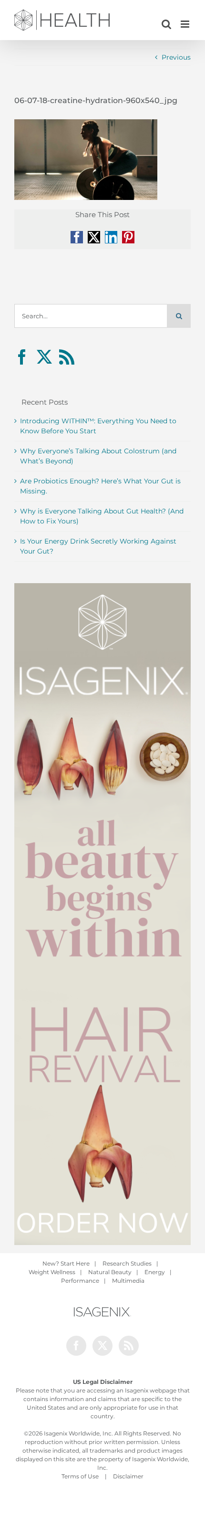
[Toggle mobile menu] (186, 24)
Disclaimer (128, 1476)
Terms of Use (80, 1476)
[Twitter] (44, 357)
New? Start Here (66, 1263)
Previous (176, 57)
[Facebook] (22, 357)
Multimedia (128, 1280)
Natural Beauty (110, 1272)
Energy (154, 1272)
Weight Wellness (52, 1272)
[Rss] (66, 357)
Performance (80, 1280)
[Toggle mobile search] (166, 24)
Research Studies (127, 1263)
